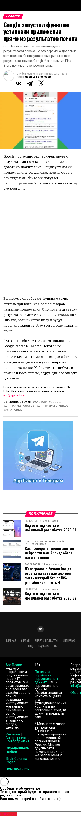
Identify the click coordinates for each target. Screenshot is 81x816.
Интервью (69, 640)
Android (41, 402)
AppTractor (14, 665)
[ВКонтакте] (18, 83)
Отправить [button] (8, 814)
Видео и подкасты (46, 640)
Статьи (25, 640)
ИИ (55, 646)
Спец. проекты (17, 738)
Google (56, 402)
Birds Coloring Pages (16, 760)
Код (30, 646)
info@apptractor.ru (14, 395)
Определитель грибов (17, 750)
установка (13, 409)
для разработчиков (53, 406)
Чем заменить (17, 769)
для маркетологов (19, 406)
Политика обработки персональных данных (46, 677)
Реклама (13, 734)
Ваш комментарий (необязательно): (31, 799)
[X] (41, 83)
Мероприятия (18, 741)
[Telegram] (30, 83)
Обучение (43, 646)
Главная (11, 640)
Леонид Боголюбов (38, 76)
